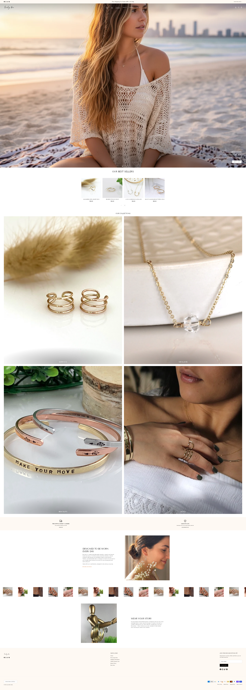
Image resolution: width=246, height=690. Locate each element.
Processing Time (114, 657)
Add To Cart (237, 161)
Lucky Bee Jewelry (10, 684)
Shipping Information (115, 659)
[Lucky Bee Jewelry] (9, 7)
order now (61, 527)
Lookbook (131, 7)
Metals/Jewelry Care (115, 661)
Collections (118, 7)
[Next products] (124, 205)
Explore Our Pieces (87, 566)
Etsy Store (113, 665)
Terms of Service (239, 684)
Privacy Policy (219, 684)
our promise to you (185, 527)
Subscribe (224, 665)
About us (124, 7)
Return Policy (113, 663)
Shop (112, 7)
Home (107, 7)
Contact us (138, 7)
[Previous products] (121, 205)
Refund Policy (226, 684)
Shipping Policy (232, 684)
